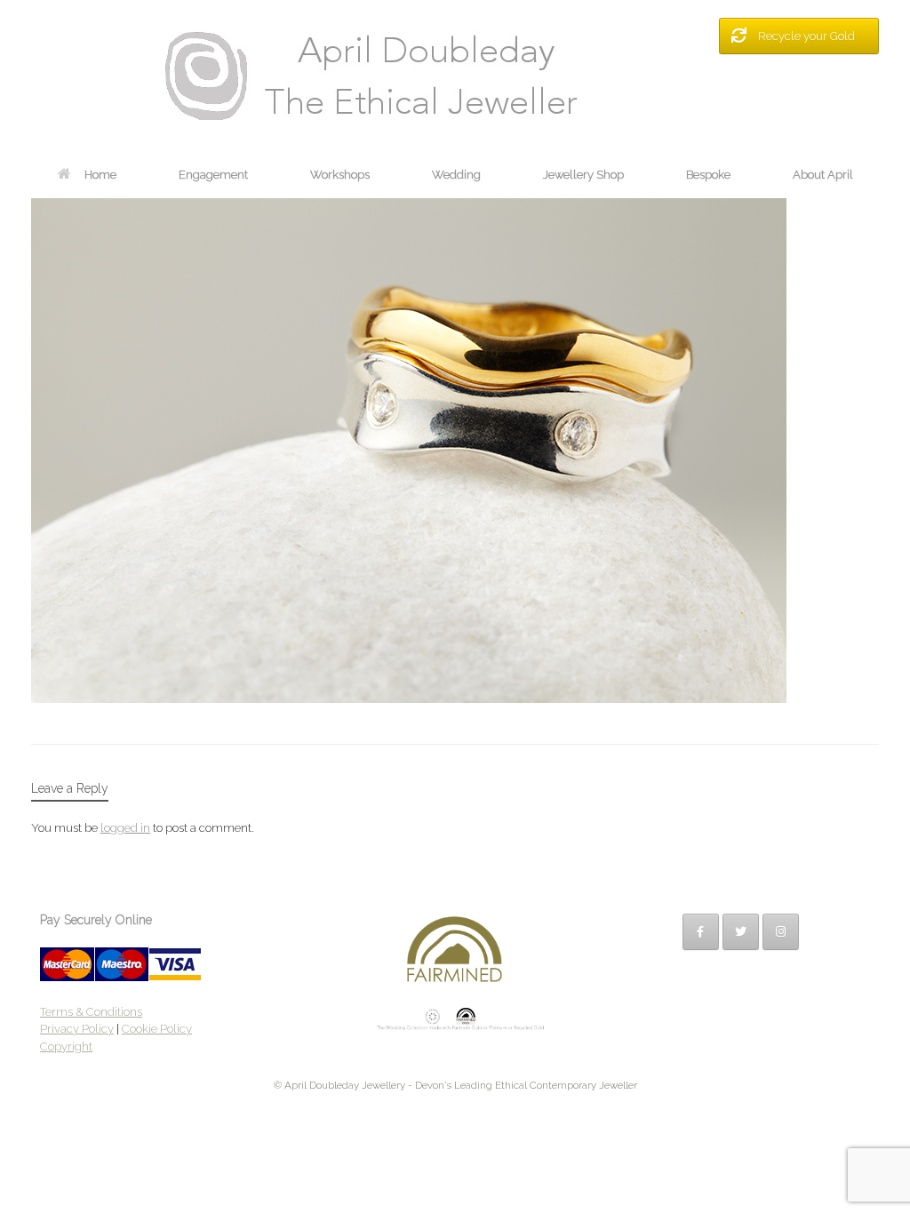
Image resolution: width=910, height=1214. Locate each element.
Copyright (66, 1046)
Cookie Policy (157, 1028)
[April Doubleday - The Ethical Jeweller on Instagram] (780, 932)
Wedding (456, 174)
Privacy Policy (77, 1028)
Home (100, 174)
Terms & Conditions (91, 1011)
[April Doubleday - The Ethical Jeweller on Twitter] (740, 932)
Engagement (213, 174)
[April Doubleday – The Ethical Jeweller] (455, 75)
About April (823, 174)
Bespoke (708, 174)
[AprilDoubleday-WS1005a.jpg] (408, 698)
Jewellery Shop (583, 174)
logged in (125, 828)
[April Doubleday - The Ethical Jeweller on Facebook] (700, 932)
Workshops (340, 174)
